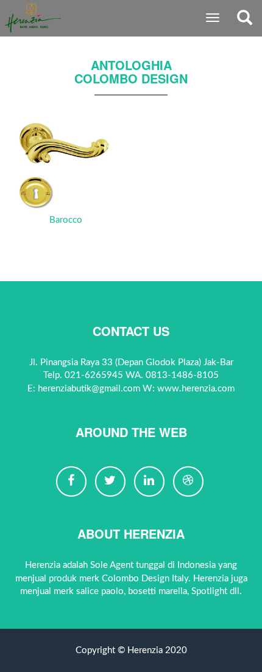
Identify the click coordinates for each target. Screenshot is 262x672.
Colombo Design (131, 78)
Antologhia (131, 65)
